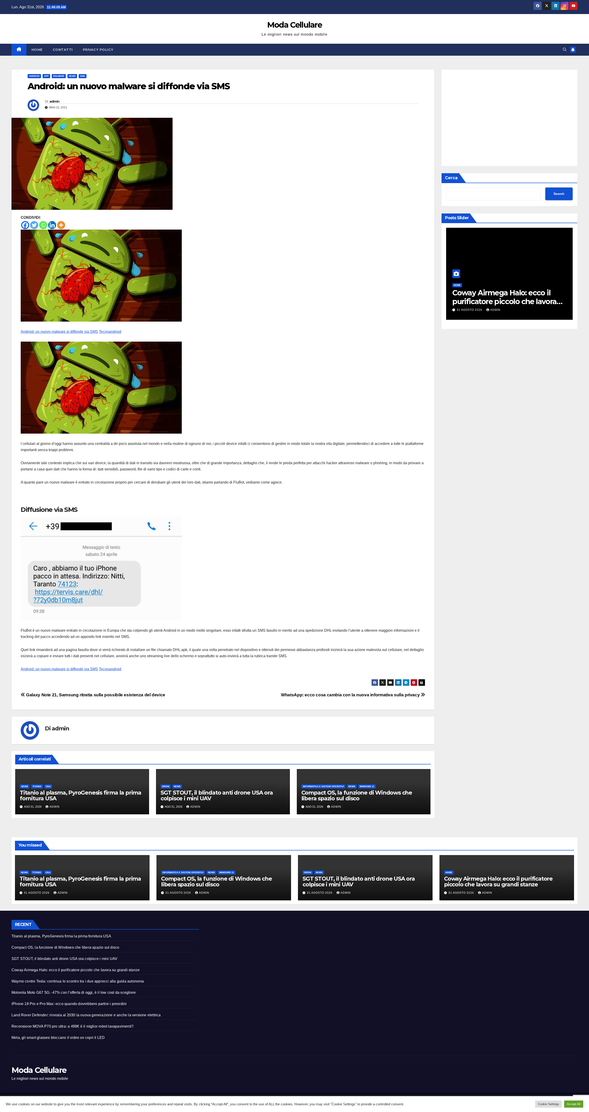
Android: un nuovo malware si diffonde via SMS (59, 332)
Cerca (451, 177)
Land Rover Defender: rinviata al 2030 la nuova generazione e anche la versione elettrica (86, 1015)
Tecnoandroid (110, 332)
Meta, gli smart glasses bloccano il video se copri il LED (58, 1038)
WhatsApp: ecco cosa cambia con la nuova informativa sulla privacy (351, 694)
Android (34, 76)
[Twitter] (34, 225)
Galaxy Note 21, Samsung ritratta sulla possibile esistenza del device (95, 694)
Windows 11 (367, 786)
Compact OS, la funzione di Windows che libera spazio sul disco (356, 795)
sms (82, 76)
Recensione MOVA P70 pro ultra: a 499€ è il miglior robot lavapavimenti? (72, 1026)
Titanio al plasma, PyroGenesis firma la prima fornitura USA (80, 795)
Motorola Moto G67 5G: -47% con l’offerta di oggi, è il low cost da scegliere (74, 992)
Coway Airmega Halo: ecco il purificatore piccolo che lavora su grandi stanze (498, 881)
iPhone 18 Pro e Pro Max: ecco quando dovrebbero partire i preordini (69, 1004)
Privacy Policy (98, 50)
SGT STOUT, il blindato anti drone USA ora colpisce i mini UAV (217, 795)
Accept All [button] (573, 1104)
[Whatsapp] (43, 225)
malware (58, 76)
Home (37, 50)
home (448, 872)
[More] (61, 225)
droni (165, 786)
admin (54, 101)
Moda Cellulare (294, 25)
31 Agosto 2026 (472, 309)
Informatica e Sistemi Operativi (323, 786)
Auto (459, 285)
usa (48, 786)
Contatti (63, 50)
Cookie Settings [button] (548, 1104)
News (72, 76)
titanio (36, 786)
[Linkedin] (52, 225)
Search (559, 194)
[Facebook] (25, 225)
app (46, 76)
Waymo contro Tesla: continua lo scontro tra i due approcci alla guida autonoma (511, 301)
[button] (564, 50)
